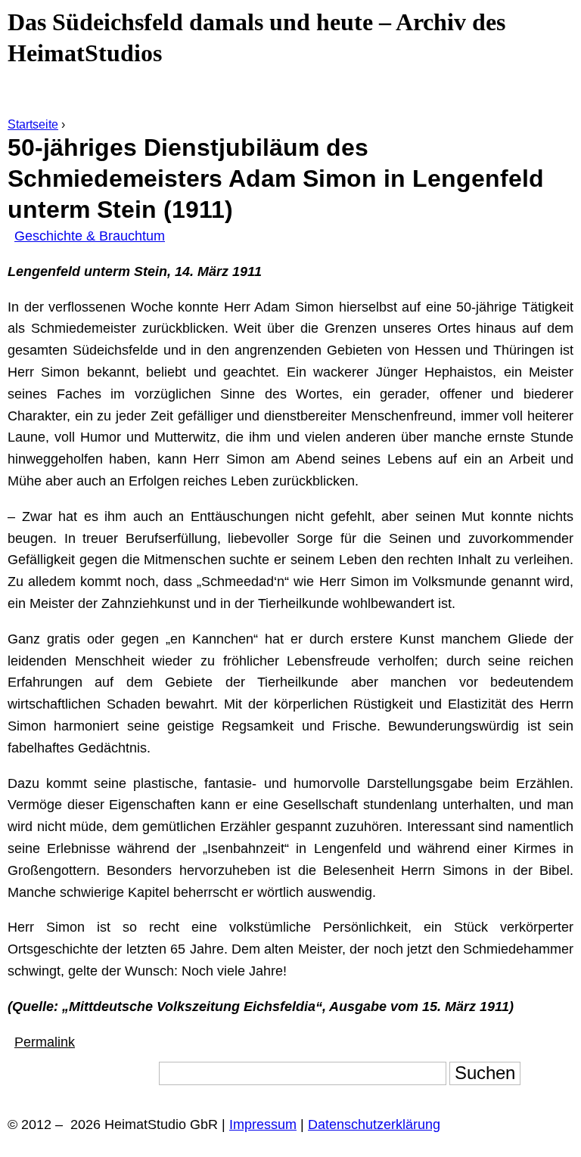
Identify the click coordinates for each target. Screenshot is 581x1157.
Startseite (33, 124)
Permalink (44, 1042)
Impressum (263, 1124)
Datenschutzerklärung (374, 1124)
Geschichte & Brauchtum (89, 235)
